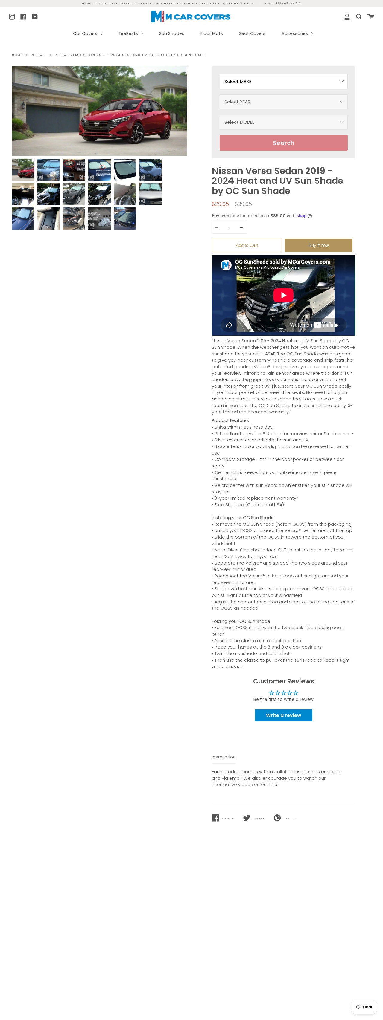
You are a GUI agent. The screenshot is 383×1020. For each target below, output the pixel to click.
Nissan (38, 55)
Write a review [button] (283, 715)
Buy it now (318, 245)
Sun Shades (171, 33)
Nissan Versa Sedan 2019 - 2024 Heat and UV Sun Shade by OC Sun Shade (130, 55)
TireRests (128, 33)
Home (17, 55)
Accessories (295, 33)
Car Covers (85, 33)
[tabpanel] (99, 111)
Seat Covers (252, 33)
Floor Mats (211, 33)
